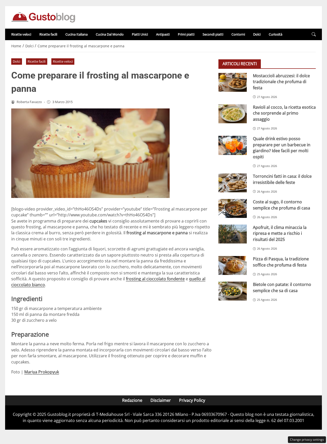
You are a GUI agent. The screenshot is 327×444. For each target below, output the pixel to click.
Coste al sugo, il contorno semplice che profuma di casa (281, 204)
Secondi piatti (213, 34)
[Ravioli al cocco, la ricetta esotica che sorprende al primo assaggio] (232, 113)
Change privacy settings (307, 439)
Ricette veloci (21, 34)
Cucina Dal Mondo (110, 34)
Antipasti (163, 34)
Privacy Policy (192, 400)
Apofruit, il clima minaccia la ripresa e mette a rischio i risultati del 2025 (280, 233)
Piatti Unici (140, 34)
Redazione (132, 400)
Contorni (238, 34)
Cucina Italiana (76, 34)
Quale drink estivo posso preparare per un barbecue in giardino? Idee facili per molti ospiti (281, 147)
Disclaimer (160, 400)
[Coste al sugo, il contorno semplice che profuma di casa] (232, 208)
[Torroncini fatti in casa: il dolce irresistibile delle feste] (232, 182)
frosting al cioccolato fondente (155, 279)
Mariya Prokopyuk (41, 372)
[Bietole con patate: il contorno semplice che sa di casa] (232, 291)
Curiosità (275, 34)
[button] (314, 34)
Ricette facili (48, 34)
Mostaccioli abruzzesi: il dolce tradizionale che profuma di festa (281, 82)
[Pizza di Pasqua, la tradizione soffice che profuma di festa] (232, 265)
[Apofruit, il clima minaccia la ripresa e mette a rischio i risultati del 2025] (232, 234)
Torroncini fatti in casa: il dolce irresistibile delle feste (282, 179)
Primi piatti (186, 34)
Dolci (257, 34)
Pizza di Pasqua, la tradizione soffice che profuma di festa (281, 262)
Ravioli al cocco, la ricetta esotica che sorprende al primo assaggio (284, 113)
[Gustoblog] (43, 17)
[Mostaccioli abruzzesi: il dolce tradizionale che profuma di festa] (232, 82)
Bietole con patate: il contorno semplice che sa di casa (282, 287)
